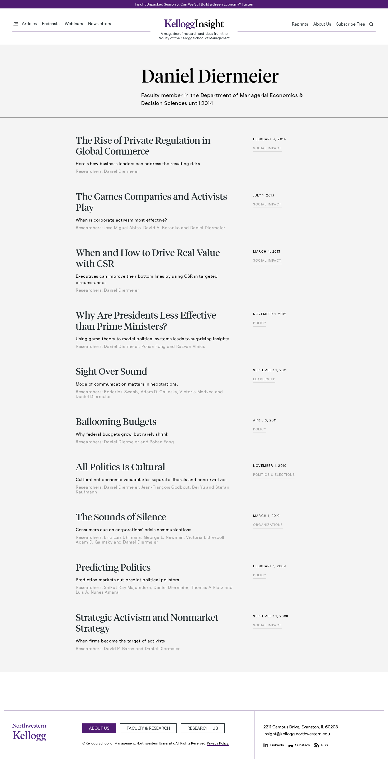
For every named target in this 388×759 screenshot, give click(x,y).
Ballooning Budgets (116, 421)
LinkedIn (277, 745)
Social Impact (267, 148)
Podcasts (50, 23)
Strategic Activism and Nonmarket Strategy (147, 622)
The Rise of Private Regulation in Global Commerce (143, 145)
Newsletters (99, 23)
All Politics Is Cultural (120, 466)
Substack (302, 745)
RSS (324, 745)
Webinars (74, 23)
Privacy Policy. (218, 743)
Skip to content (14, 2)
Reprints (300, 24)
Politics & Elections (274, 474)
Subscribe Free (350, 24)
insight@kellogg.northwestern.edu (296, 733)
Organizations (268, 524)
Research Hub (202, 728)
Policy (259, 323)
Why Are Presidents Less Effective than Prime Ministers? (146, 320)
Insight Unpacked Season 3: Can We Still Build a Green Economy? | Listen (194, 4)
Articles (29, 23)
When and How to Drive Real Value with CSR (148, 257)
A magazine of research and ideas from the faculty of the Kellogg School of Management (194, 35)
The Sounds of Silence (121, 516)
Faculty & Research (148, 728)
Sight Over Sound (111, 371)
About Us (322, 24)
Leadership (264, 379)
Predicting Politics (113, 567)
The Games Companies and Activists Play (151, 201)
